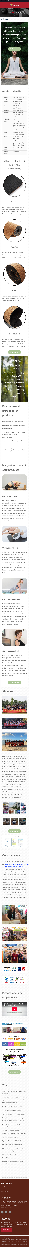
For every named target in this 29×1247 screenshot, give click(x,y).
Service (3, 1189)
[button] (14, 49)
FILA (18, 864)
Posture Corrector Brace (7, 1244)
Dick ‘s (15, 867)
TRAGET (24, 864)
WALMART (8, 864)
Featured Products (6, 1239)
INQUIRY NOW (6, 1230)
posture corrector (11, 1243)
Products (3, 1186)
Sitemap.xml (18, 1239)
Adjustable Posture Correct (8, 1241)
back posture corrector (21, 1243)
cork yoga (17, 12)
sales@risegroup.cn (6, 1207)
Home (10, 12)
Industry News (4, 1191)
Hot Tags (13, 1239)
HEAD (15, 864)
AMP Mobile (25, 1239)
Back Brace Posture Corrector (20, 1244)
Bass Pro (20, 867)
